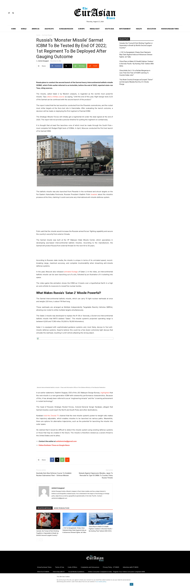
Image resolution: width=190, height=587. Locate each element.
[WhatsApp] (62, 460)
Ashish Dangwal (43, 61)
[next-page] (41, 539)
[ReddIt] (67, 460)
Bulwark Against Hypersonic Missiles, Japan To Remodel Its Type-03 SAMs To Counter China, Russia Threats (96, 475)
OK (131, 584)
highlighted (105, 393)
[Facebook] (8, 13)
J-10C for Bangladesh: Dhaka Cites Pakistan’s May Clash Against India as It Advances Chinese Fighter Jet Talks (74, 530)
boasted (94, 194)
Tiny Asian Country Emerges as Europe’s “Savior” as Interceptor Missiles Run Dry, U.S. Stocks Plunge (136, 82)
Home (38, 35)
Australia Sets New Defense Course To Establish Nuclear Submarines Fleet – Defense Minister (53, 474)
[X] (13, 13)
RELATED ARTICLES (44, 508)
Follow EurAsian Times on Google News (54, 445)
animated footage (71, 272)
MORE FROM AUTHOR (61, 508)
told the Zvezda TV (51, 416)
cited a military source (55, 97)
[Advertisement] (74, 75)
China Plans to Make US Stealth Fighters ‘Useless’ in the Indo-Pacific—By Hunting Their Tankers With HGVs (101, 529)
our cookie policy (101, 581)
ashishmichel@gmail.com (66, 441)
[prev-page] (37, 539)
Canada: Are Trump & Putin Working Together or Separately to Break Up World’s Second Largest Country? (47, 533)
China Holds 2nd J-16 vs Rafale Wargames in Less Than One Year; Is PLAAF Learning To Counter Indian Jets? (134, 73)
